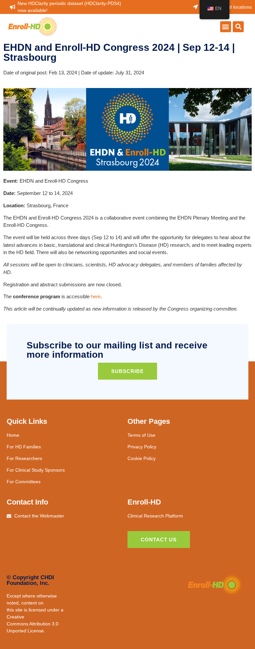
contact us (159, 539)
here (96, 296)
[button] (225, 26)
